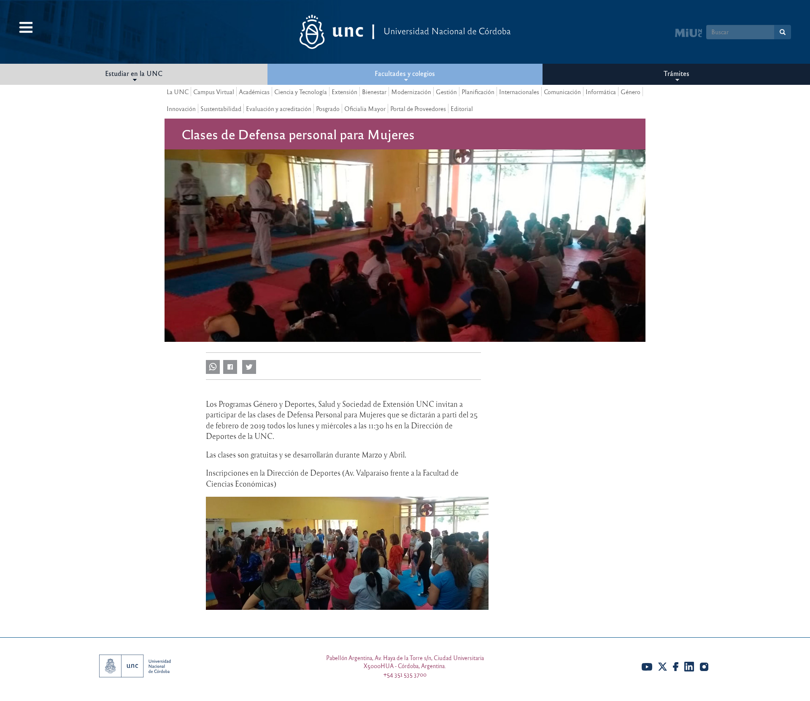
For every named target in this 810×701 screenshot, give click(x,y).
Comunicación (562, 91)
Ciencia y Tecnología (300, 91)
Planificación (478, 91)
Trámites (676, 73)
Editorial (462, 108)
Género (630, 91)
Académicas (254, 91)
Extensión (344, 91)
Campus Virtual (213, 91)
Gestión (446, 91)
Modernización (411, 91)
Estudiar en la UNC (133, 73)
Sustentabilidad (220, 108)
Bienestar (374, 91)
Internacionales (519, 91)
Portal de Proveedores (418, 108)
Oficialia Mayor (365, 108)
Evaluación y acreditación (278, 108)
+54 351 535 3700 (405, 674)
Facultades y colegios (405, 73)
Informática (601, 91)
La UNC (178, 91)
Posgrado (328, 108)
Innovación (181, 108)
